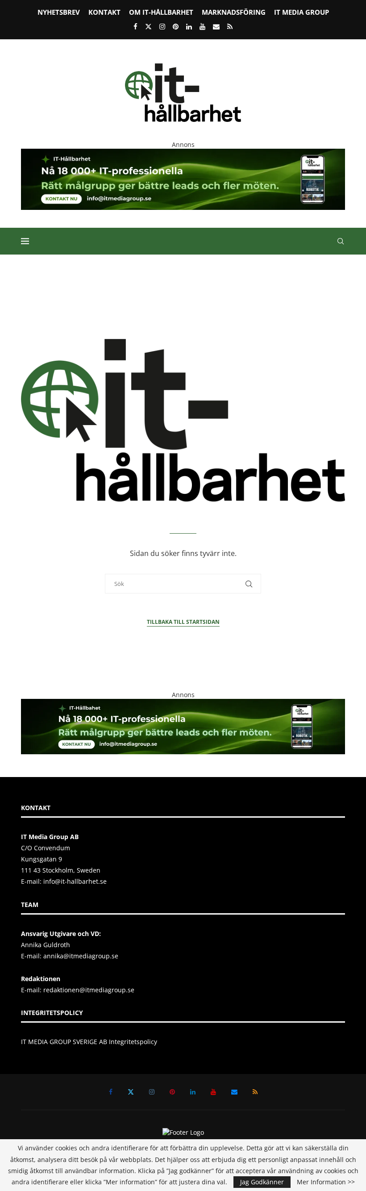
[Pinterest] (176, 26)
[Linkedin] (189, 26)
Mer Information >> (326, 1182)
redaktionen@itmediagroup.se (88, 990)
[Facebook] (135, 26)
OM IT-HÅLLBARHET (161, 12)
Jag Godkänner (262, 1182)
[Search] (340, 241)
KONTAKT (104, 12)
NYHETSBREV (58, 12)
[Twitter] (148, 26)
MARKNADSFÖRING (234, 12)
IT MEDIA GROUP (301, 12)
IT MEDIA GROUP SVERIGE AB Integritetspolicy (89, 1041)
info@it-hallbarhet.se (75, 881)
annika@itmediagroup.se (80, 956)
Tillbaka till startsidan (183, 622)
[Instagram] (162, 26)
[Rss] (230, 26)
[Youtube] (202, 26)
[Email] (216, 26)
